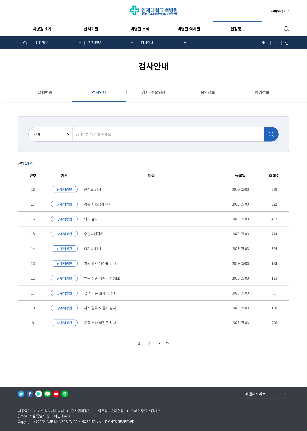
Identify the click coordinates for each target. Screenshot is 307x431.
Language (277, 10)
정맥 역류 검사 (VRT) (99, 293)
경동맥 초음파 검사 (98, 204)
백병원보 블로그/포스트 (64, 394)
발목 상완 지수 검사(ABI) (102, 278)
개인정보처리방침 (51, 410)
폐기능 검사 (92, 248)
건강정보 (237, 29)
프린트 (287, 43)
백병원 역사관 (188, 29)
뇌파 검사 (91, 218)
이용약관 (24, 410)
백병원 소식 (140, 29)
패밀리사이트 (255, 393)
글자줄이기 (276, 42)
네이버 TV (38, 394)
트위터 (21, 394)
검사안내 (147, 42)
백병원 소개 (42, 29)
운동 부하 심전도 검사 (100, 322)
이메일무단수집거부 (145, 410)
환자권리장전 (81, 410)
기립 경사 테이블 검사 (100, 263)
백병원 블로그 (47, 394)
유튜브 (56, 394)
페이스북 (30, 394)
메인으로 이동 (25, 42)
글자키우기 (264, 42)
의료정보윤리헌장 (111, 410)
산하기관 (91, 29)
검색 (286, 29)
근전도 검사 (92, 189)
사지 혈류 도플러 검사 (100, 307)
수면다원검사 (93, 233)
